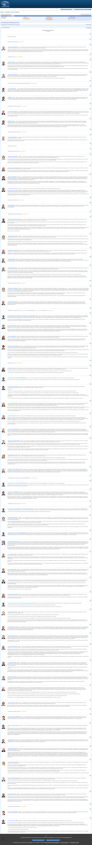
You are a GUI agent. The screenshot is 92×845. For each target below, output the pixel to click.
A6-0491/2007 (20, 41)
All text (18, 12)
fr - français (71, 9)
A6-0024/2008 (23, 106)
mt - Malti (80, 9)
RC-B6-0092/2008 (33, 83)
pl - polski (82, 9)
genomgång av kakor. (75, 842)
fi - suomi (89, 9)
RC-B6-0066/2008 (18, 56)
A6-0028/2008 (23, 806)
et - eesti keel (67, 9)
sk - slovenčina (86, 9)
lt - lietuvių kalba (77, 9)
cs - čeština (63, 9)
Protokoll (89, 27)
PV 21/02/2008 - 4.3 (50, 18)
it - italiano (75, 9)
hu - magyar (78, 9)
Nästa (12, 12)
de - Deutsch (66, 9)
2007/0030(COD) (8, 14)
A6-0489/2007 (22, 283)
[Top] (90, 34)
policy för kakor (64, 842)
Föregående (8, 12)
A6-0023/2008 (23, 131)
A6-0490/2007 (3, 18)
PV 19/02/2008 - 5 (27, 18)
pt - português (84, 9)
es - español (62, 9)
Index (3, 12)
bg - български (61, 9)
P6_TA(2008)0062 (72, 18)
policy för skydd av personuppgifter (52, 842)
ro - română (85, 9)
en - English (70, 9)
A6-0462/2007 (22, 151)
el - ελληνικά (68, 9)
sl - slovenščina (87, 9)
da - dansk (64, 9)
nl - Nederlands (81, 9)
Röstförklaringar (49, 19)
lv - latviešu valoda (76, 9)
